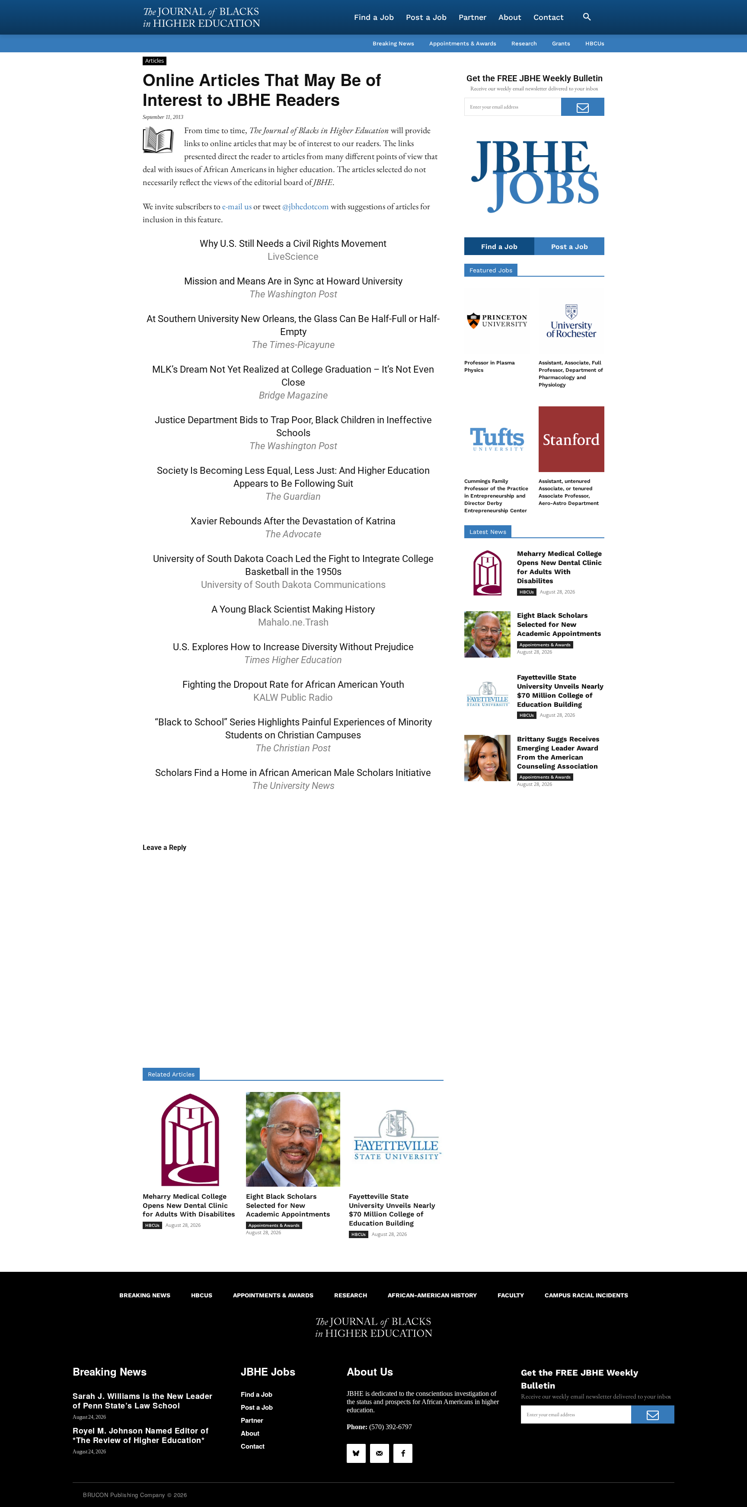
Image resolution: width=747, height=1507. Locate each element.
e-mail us (237, 206)
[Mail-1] (379, 1453)
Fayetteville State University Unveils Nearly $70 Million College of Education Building (392, 1209)
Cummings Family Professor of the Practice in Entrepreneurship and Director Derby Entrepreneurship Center (496, 495)
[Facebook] (402, 1453)
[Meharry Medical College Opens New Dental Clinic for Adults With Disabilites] (190, 1139)
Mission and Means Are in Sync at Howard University (293, 281)
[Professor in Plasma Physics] (497, 321)
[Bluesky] (356, 1453)
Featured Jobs (490, 270)
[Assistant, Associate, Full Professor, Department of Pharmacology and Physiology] (571, 321)
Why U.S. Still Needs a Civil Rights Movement (293, 243)
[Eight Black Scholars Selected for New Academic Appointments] (293, 1139)
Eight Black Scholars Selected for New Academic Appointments (288, 1205)
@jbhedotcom (305, 206)
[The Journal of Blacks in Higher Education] (201, 17)
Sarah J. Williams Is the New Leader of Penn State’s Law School (143, 1400)
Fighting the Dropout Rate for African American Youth (293, 684)
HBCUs (152, 1225)
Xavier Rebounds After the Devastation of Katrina (293, 521)
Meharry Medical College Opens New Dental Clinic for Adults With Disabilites (189, 1205)
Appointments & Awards (274, 1225)
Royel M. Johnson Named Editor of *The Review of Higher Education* (140, 1435)
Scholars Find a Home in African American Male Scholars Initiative (293, 772)
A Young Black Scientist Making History (293, 609)
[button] (587, 17)
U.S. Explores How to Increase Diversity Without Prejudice (293, 647)
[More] (359, 815)
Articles (154, 60)
